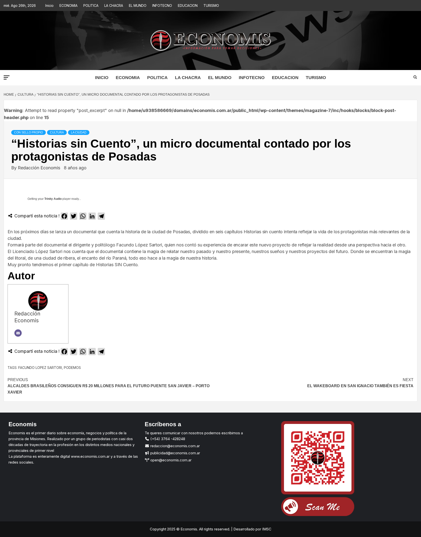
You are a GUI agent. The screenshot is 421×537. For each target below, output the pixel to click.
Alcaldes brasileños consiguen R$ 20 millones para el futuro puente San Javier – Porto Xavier (109, 386)
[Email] (18, 333)
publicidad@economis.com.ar (174, 453)
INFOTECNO (162, 5)
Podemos (72, 367)
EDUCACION (188, 5)
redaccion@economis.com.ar (174, 446)
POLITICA (90, 5)
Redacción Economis (39, 167)
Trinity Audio (53, 199)
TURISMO (211, 5)
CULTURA (57, 132)
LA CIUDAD (78, 132)
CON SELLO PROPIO (28, 132)
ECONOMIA (68, 5)
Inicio (49, 5)
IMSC (266, 529)
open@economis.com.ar (170, 460)
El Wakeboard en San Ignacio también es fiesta (360, 383)
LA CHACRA (113, 5)
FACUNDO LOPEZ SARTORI (40, 367)
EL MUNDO (137, 5)
